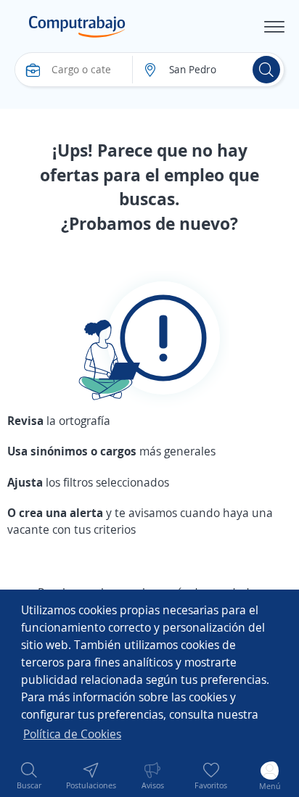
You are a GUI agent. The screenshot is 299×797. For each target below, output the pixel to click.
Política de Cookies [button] (72, 734)
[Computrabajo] (77, 27)
